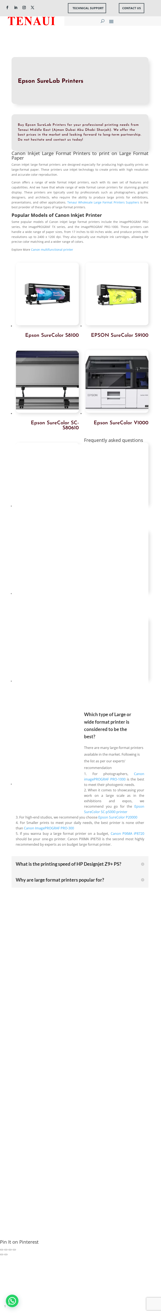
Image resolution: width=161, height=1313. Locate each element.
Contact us (131, 8)
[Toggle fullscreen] (10, 1249)
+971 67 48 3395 (28, 958)
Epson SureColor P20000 (117, 817)
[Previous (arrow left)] (1, 1254)
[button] (12, 1301)
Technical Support (88, 8)
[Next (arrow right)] (6, 1254)
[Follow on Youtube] (27, 1030)
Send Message (124, 1147)
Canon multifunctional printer (52, 250)
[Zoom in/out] (14, 1249)
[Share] (6, 1249)
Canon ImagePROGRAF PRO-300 (49, 828)
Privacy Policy (100, 1161)
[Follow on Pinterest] (52, 1030)
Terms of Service (126, 1161)
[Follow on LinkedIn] (15, 7)
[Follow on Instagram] (24, 7)
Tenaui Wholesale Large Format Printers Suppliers (103, 202)
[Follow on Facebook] (7, 7)
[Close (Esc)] (1, 1249)
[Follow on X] (32, 7)
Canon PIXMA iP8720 (127, 833)
